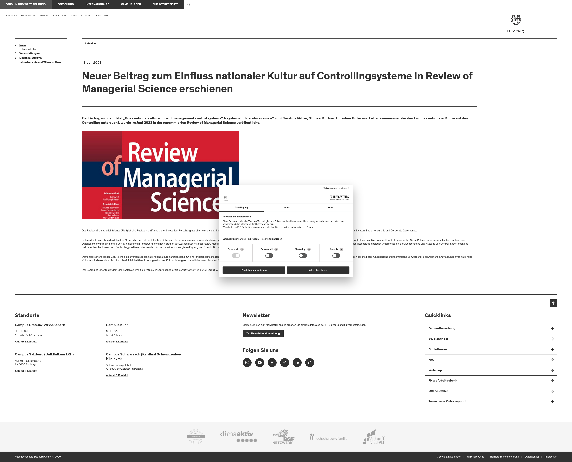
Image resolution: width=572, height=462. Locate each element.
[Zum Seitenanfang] (553, 303)
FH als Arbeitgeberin (443, 380)
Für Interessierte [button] (165, 4)
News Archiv (29, 49)
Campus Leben (131, 4)
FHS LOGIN (102, 15)
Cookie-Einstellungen (449, 456)
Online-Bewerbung (442, 328)
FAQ (431, 360)
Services (12, 15)
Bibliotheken (438, 349)
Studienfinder (438, 339)
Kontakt (86, 15)
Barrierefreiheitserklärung (504, 456)
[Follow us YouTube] (259, 364)
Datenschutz (532, 456)
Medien (45, 15)
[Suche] (188, 4)
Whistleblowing (475, 456)
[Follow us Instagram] (247, 364)
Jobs (74, 15)
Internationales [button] (97, 4)
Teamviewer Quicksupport (447, 401)
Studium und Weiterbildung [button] (26, 4)
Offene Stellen (439, 391)
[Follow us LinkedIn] (297, 364)
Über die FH (29, 15)
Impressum (551, 456)
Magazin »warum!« (30, 58)
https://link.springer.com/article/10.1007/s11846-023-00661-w (182, 270)
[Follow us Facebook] (272, 364)
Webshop (435, 370)
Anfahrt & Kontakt (26, 342)
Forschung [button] (66, 4)
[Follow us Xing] (284, 364)
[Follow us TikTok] (309, 364)
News (22, 45)
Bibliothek (60, 15)
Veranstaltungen (29, 53)
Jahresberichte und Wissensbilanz (40, 62)
